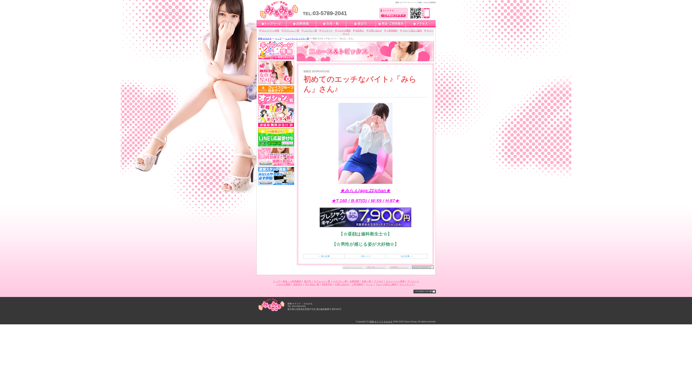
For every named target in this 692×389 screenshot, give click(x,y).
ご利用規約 (392, 30)
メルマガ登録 (344, 30)
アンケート (327, 30)
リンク (369, 284)
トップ (278, 38)
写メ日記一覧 (312, 284)
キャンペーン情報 (270, 30)
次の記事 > (406, 256)
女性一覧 (370, 267)
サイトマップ (407, 284)
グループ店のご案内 (412, 30)
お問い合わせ (375, 30)
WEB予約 (327, 284)
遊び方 (307, 281)
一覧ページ (365, 256)
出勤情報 (394, 267)
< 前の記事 (324, 256)
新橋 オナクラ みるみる (381, 321)
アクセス (378, 281)
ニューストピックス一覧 (297, 38)
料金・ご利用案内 (292, 281)
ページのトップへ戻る (422, 267)
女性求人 (359, 30)
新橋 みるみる (265, 38)
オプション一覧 (291, 30)
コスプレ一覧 (310, 30)
